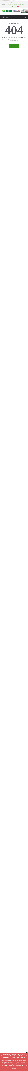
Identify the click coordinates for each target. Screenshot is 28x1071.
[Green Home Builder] (3, 17)
